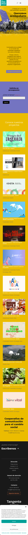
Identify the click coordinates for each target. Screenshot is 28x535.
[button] (26, 506)
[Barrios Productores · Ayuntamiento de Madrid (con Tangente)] (14, 376)
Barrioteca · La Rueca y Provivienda (11, 292)
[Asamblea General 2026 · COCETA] (14, 186)
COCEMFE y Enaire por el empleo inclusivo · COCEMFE (13, 172)
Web (10, 272)
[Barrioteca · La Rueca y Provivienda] (14, 284)
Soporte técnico (14, 493)
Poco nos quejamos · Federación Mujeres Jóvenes (12, 243)
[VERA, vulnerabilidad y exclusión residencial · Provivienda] (14, 258)
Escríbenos (8, 448)
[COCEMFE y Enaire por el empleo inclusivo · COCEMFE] (14, 162)
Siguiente (6, 102)
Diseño (18, 151)
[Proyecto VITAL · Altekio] (14, 400)
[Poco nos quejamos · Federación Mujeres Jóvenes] (14, 234)
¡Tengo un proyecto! (14, 71)
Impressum (24, 532)
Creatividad (13, 151)
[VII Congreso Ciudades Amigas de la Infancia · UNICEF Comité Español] (14, 210)
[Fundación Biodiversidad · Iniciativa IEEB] (14, 353)
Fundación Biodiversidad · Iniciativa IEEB (12, 362)
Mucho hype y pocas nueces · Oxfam (11, 315)
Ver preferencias (14, 529)
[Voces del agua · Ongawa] (14, 139)
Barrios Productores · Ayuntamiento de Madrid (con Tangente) (14, 386)
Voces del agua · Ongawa (8, 148)
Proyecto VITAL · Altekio (8, 409)
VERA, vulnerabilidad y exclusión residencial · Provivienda (13, 267)
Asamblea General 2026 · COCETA (11, 195)
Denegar (14, 525)
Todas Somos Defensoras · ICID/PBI (11, 338)
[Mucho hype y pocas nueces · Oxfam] (14, 307)
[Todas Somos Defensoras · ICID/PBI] (14, 330)
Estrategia (5, 272)
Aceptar (14, 521)
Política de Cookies (5, 532)
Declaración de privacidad (15, 532)
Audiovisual (6, 151)
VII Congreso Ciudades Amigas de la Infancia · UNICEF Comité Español (13, 219)
